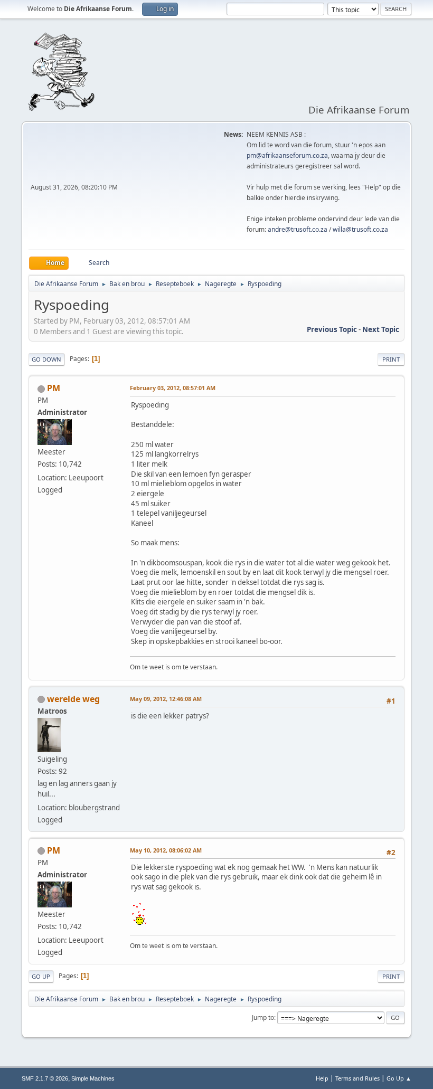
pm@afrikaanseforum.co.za (287, 155)
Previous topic (332, 329)
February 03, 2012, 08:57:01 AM (172, 388)
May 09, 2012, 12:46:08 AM (166, 699)
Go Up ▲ (399, 1078)
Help (322, 1078)
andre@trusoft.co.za (297, 229)
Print (391, 359)
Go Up (41, 976)
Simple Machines (93, 1078)
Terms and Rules (357, 1078)
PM (53, 388)
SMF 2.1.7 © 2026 (45, 1078)
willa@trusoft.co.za (360, 229)
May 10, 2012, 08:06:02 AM (166, 850)
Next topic (380, 329)
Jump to (263, 1017)
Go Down (46, 359)
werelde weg (73, 699)
